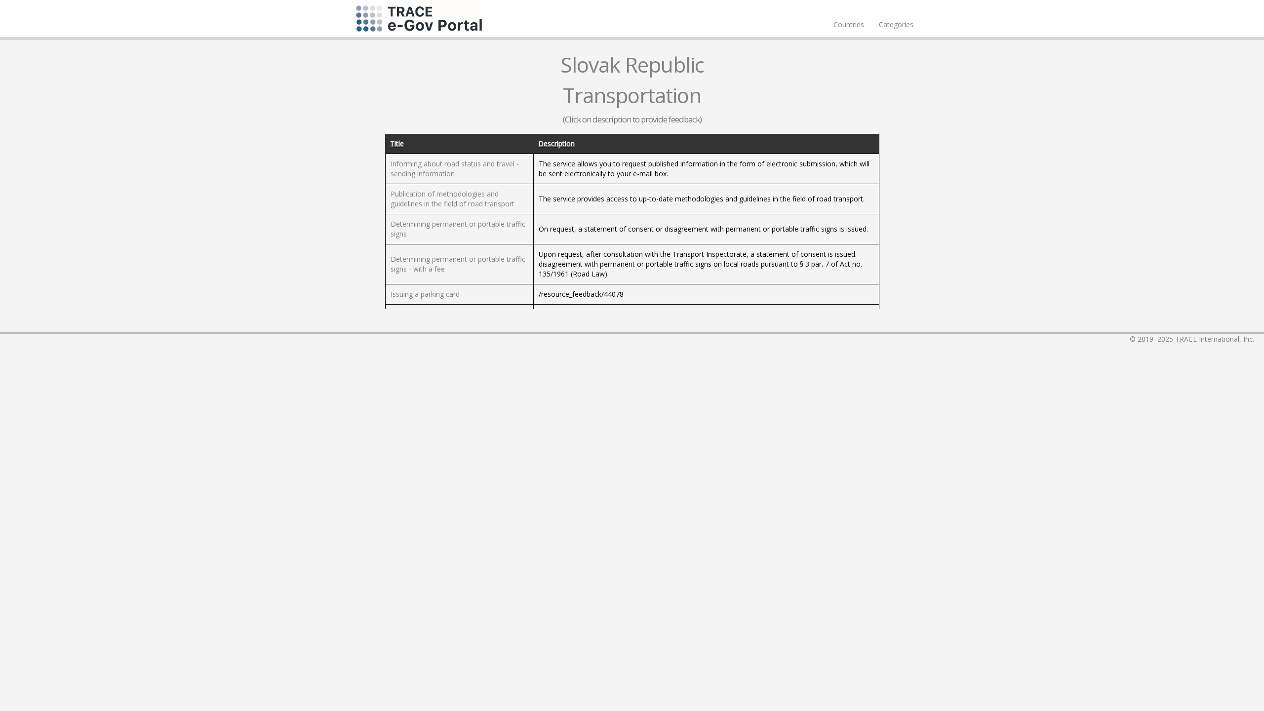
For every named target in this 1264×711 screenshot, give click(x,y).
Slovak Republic (632, 64)
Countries (848, 24)
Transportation (632, 95)
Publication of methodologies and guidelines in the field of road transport (452, 198)
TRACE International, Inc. (1214, 339)
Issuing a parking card (425, 294)
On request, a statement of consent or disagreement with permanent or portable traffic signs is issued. (703, 229)
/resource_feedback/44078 (581, 294)
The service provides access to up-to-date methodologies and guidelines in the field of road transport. (702, 198)
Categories (896, 24)
